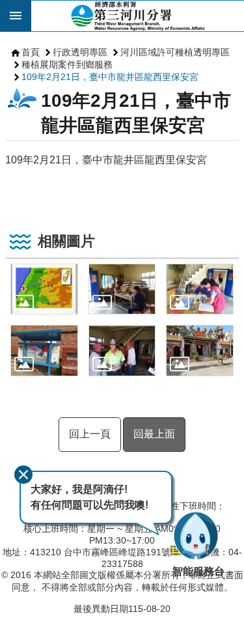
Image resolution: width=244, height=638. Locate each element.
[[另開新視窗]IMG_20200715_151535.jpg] (200, 350)
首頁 (30, 52)
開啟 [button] (15, 15)
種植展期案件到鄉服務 (67, 64)
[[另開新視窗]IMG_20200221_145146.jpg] (200, 289)
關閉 (23, 474)
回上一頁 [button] (90, 433)
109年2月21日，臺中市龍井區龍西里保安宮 (109, 77)
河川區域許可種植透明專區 (175, 52)
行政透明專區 (80, 52)
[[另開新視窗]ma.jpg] (44, 289)
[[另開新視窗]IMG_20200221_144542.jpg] (122, 289)
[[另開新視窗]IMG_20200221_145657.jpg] (44, 350)
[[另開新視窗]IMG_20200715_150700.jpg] (122, 350)
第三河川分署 (137, 15)
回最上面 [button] (154, 433)
